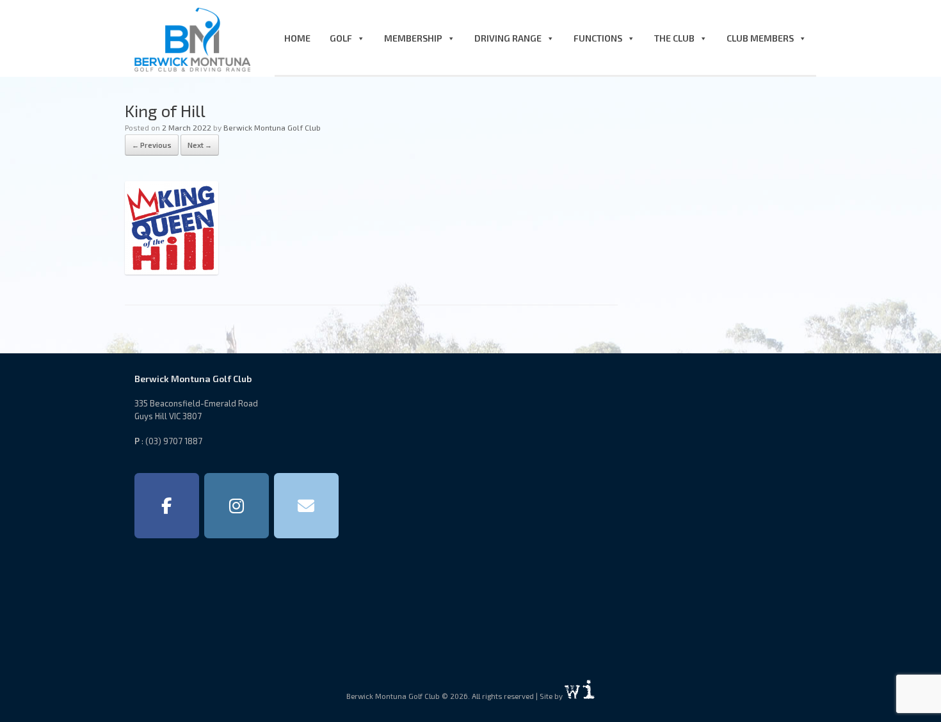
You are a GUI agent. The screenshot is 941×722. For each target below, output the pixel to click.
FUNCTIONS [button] (598, 38)
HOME (297, 38)
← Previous (152, 145)
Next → (200, 145)
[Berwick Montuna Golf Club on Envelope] (306, 505)
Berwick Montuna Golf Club (272, 127)
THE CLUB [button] (674, 38)
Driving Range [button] (508, 38)
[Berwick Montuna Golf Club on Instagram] (236, 505)
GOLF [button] (341, 38)
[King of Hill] (171, 270)
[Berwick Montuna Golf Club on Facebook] (166, 505)
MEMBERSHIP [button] (413, 38)
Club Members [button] (760, 38)
